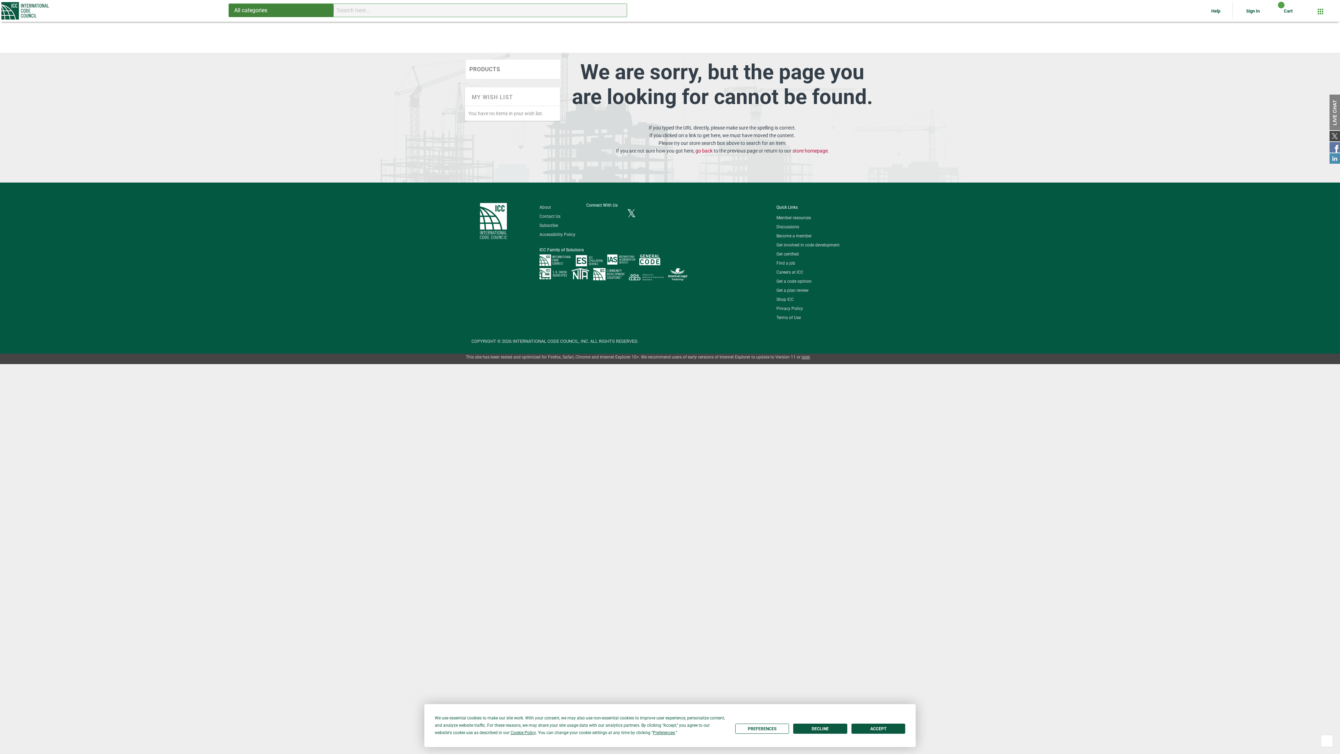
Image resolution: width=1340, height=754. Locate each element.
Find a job (785, 263)
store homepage (810, 151)
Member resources (793, 217)
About (545, 207)
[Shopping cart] (1275, 13)
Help (1216, 11)
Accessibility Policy (557, 234)
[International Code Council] (25, 11)
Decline (820, 728)
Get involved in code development (808, 245)
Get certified (787, 254)
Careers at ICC (789, 272)
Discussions (787, 226)
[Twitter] (631, 214)
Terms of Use (788, 317)
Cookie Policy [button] (523, 732)
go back (704, 151)
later (806, 357)
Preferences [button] (664, 732)
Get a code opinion (794, 281)
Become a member (794, 236)
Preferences (762, 728)
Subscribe (548, 225)
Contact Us (549, 216)
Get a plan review (792, 290)
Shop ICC (785, 299)
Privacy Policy (789, 308)
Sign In (1253, 11)
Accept (878, 728)
